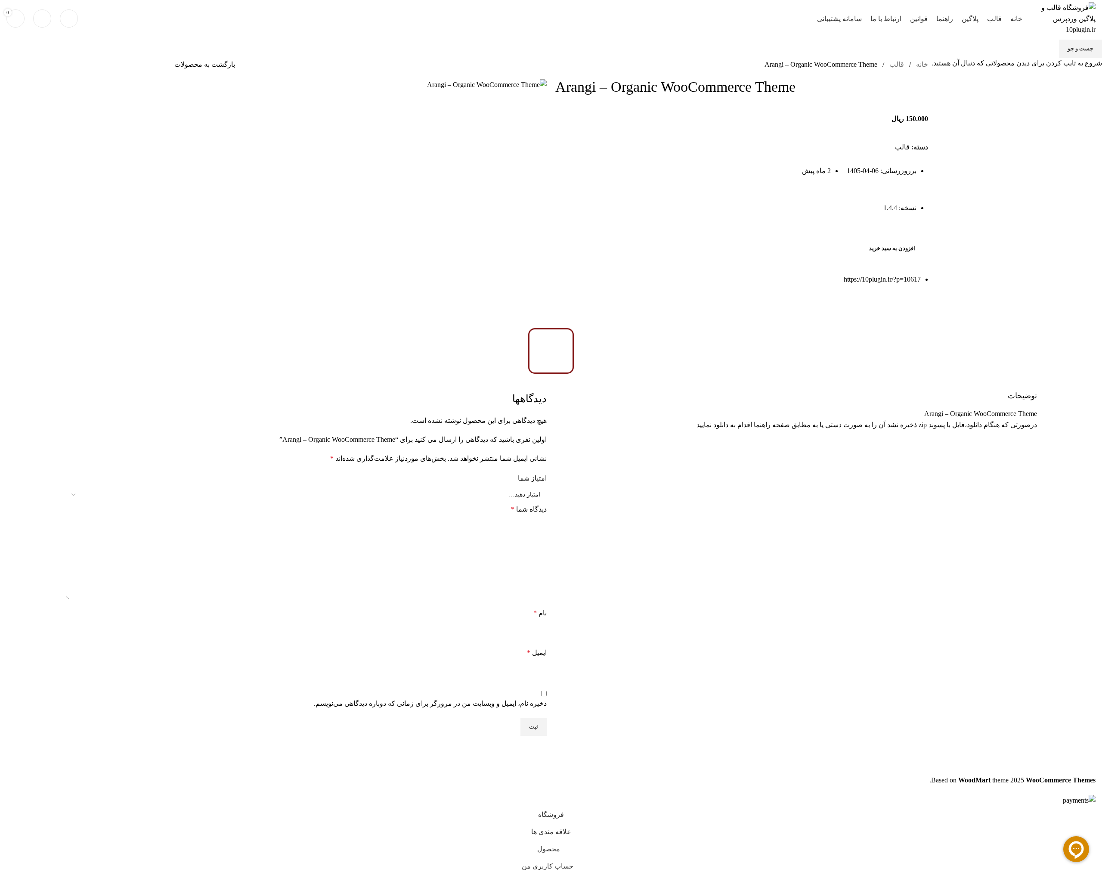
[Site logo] (1063, 18)
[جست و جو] (69, 18)
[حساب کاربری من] (42, 18)
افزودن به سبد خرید (892, 248)
